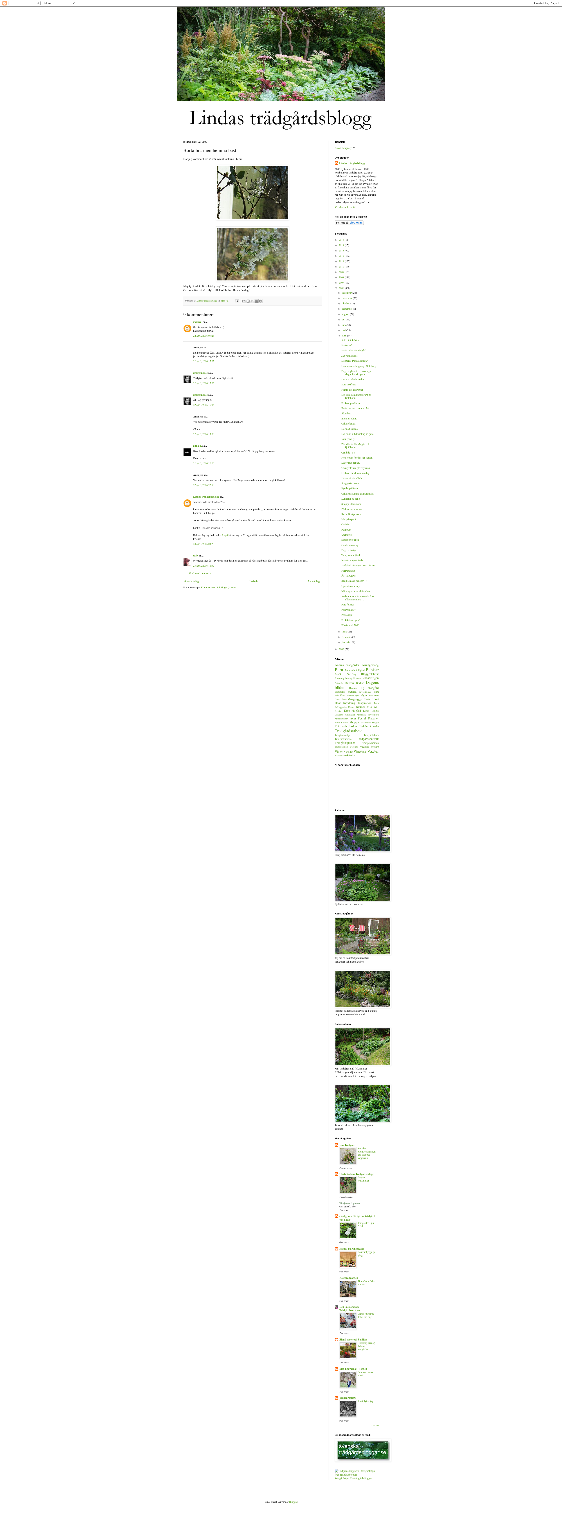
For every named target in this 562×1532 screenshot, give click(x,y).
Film (376, 691)
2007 (342, 282)
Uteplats (354, 746)
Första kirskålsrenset (352, 389)
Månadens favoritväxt (368, 714)
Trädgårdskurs (371, 735)
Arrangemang (370, 665)
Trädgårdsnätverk (368, 739)
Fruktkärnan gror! (350, 620)
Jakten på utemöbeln (351, 478)
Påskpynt (346, 529)
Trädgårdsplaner (345, 743)
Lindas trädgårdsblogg (207, 300)
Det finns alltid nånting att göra (357, 433)
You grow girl (348, 439)
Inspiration (364, 703)
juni (344, 325)
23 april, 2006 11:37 (203, 565)
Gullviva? (346, 524)
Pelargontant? (348, 609)
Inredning (349, 703)
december (347, 292)
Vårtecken (360, 751)
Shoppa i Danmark (351, 504)
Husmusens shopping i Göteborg (358, 366)
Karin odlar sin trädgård (353, 350)
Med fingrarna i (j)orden (353, 1369)
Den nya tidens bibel (365, 1373)
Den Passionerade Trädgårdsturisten (349, 1308)
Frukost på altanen (350, 403)
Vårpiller (348, 751)
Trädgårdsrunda (370, 742)
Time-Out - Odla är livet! (366, 1282)
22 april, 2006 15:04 (203, 404)
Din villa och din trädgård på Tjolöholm (356, 396)
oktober (346, 303)
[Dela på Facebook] (256, 301)
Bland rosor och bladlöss (353, 1339)
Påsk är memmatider (351, 509)
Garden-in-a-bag (349, 545)
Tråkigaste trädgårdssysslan (355, 468)
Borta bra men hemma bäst (355, 408)
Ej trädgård (370, 688)
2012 (342, 255)
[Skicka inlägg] (237, 300)
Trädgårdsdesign (342, 735)
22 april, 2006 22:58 (203, 485)
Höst (338, 703)
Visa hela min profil (345, 207)
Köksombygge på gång (366, 1253)
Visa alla (375, 1425)
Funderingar (353, 695)
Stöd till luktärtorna (351, 340)
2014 (342, 245)
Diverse (353, 688)
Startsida (253, 581)
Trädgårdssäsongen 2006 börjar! (358, 565)
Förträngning (348, 570)
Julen (376, 703)
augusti (346, 314)
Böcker (360, 683)
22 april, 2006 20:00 (203, 463)
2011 (342, 261)
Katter (351, 707)
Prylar (353, 718)
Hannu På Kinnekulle (351, 1248)
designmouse (200, 373)
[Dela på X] (252, 301)
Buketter (349, 683)
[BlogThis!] (248, 301)
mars (345, 631)
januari (345, 642)
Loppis (375, 710)
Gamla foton (341, 699)
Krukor (360, 707)
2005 (342, 649)
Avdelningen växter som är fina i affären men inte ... (358, 597)
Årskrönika (349, 755)
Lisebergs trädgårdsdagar (354, 360)
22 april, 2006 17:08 (203, 434)
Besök (338, 674)
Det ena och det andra (352, 379)
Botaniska (339, 683)
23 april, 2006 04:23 (203, 544)
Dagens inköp (348, 550)
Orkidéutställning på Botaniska (357, 493)
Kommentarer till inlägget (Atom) (218, 587)
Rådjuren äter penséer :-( (354, 580)
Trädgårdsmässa (343, 739)
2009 (342, 272)
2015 (342, 239)
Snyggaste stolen (350, 483)
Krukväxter (373, 707)
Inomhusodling (349, 418)
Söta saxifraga (348, 384)
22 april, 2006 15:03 (203, 383)
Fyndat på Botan (349, 488)
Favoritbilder (365, 691)
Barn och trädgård (355, 670)
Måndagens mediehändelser (355, 591)
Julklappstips (341, 707)
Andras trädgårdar (347, 665)
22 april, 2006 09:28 (203, 335)
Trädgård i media (369, 726)
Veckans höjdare (369, 746)
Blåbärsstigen (370, 678)
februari (346, 637)
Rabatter (373, 718)
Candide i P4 (348, 452)
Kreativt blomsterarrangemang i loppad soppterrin (367, 1153)
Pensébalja (346, 614)
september (347, 308)
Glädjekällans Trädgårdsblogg (356, 1174)
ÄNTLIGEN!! (349, 575)
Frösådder (340, 695)
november (347, 298)
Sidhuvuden (366, 722)
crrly (195, 555)
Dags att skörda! (349, 428)
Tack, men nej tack (350, 555)
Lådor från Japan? (350, 462)
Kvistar (338, 710)
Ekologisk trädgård (346, 691)
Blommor (357, 678)
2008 (342, 277)
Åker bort (346, 413)
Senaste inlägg (191, 581)
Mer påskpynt (348, 519)
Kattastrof (346, 345)
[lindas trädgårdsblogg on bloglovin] (349, 224)
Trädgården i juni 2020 (366, 1224)
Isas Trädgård (347, 1145)
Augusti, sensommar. (363, 1179)
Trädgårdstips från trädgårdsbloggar (353, 1478)
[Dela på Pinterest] (260, 301)
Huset (376, 699)
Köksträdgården (348, 1278)
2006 (342, 288)
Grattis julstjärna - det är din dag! (367, 1315)
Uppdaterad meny (350, 586)
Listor (366, 710)
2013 (342, 250)
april (344, 335)
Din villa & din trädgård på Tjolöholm (355, 445)
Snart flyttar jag (365, 1401)
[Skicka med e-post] (244, 301)
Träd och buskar (346, 726)
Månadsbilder (341, 718)
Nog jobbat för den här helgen (357, 457)
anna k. (197, 446)
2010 (342, 266)
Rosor (345, 722)
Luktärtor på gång (350, 498)
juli (344, 319)
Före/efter (374, 695)
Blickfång (351, 674)
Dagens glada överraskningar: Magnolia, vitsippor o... (356, 372)
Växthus (338, 755)
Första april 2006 (350, 625)
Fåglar (363, 695)
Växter (373, 751)
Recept (338, 722)
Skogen (375, 722)
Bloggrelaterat (370, 674)
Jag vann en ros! (349, 355)
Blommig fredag (343, 678)
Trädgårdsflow (347, 1398)
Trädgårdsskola (341, 746)
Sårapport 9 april (350, 539)
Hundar (367, 699)
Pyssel (362, 718)
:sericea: (197, 322)
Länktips (339, 714)
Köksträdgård (352, 710)
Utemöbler (346, 534)
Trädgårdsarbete (348, 730)
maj (344, 330)
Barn (339, 669)
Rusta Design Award (352, 514)
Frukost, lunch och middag (355, 473)
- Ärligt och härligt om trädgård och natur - (357, 1217)
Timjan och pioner (349, 1203)
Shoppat (354, 722)
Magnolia (350, 714)
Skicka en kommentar (200, 573)
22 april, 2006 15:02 (203, 361)
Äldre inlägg (314, 581)
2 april (225, 535)
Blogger (293, 1501)
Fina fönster (347, 604)
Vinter (339, 751)
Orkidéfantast (348, 423)
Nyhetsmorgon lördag (352, 560)
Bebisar (372, 669)
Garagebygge (355, 699)
